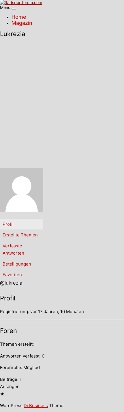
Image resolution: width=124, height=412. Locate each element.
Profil (8, 224)
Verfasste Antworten (13, 249)
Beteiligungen (17, 264)
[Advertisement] (62, 103)
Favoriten (12, 274)
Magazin (22, 23)
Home (19, 17)
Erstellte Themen (20, 235)
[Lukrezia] (21, 216)
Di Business (36, 405)
